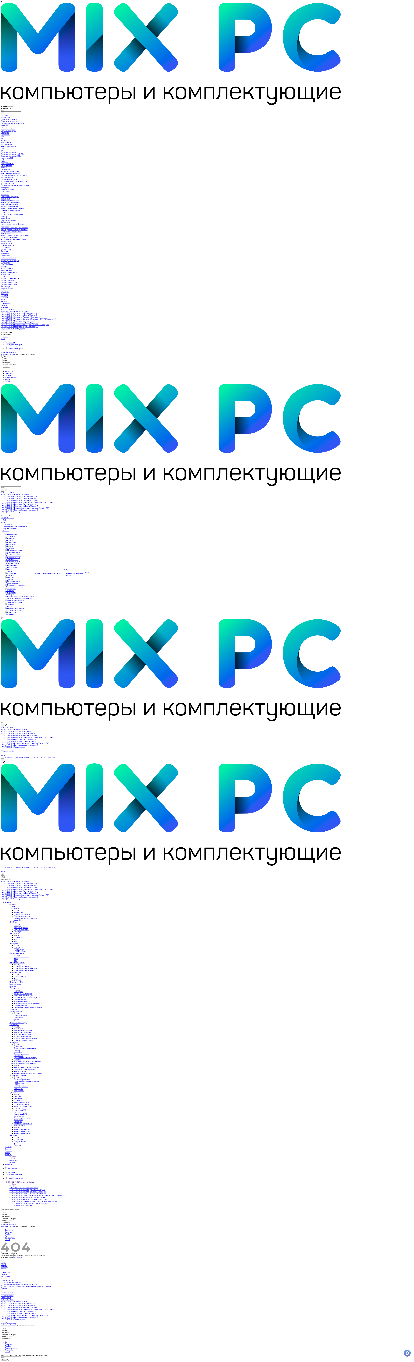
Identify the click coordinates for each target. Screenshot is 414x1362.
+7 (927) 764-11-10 (19, 315)
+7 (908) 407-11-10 (19, 327)
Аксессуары (18, 1029)
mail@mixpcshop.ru (8, 354)
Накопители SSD (20, 976)
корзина (14, 528)
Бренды (3, 1265)
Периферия (18, 1046)
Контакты (4, 1267)
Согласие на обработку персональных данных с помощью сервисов (26, 1286)
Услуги (3, 1263)
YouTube (8, 375)
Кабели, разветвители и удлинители (27, 1067)
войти (3, 339)
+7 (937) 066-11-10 (13, 329)
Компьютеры (18, 912)
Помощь (4, 1288)
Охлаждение (18, 992)
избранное (23, 526)
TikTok (7, 381)
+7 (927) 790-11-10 (25, 325)
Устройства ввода (20, 1015)
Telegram (8, 373)
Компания (4, 1269)
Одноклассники (11, 377)
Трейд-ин (17, 1096)
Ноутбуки (17, 926)
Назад (14, 904)
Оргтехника (18, 1139)
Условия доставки (7, 1294)
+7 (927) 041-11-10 (18, 321)
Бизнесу (12, 1158)
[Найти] (2, 113)
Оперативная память (21, 966)
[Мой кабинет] (2, 753)
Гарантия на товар (7, 1296)
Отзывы (4, 1274)
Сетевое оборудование (22, 1079)
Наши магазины (7, 1280)
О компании (5, 1272)
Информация (5, 1276)
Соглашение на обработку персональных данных (19, 1284)
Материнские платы (21, 957)
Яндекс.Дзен (10, 379)
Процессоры (18, 937)
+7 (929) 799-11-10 (19, 323)
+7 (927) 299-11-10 (20, 317)
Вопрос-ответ (6, 1298)
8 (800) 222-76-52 (7, 309)
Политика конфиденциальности (12, 1282)
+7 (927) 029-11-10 (28, 319)
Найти (4, 1360)
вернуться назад (7, 1257)
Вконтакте (9, 371)
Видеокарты (18, 947)
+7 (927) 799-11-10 (19, 313)
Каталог (12, 906)
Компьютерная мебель (22, 1129)
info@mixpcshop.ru (9, 352)
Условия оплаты (7, 1292)
